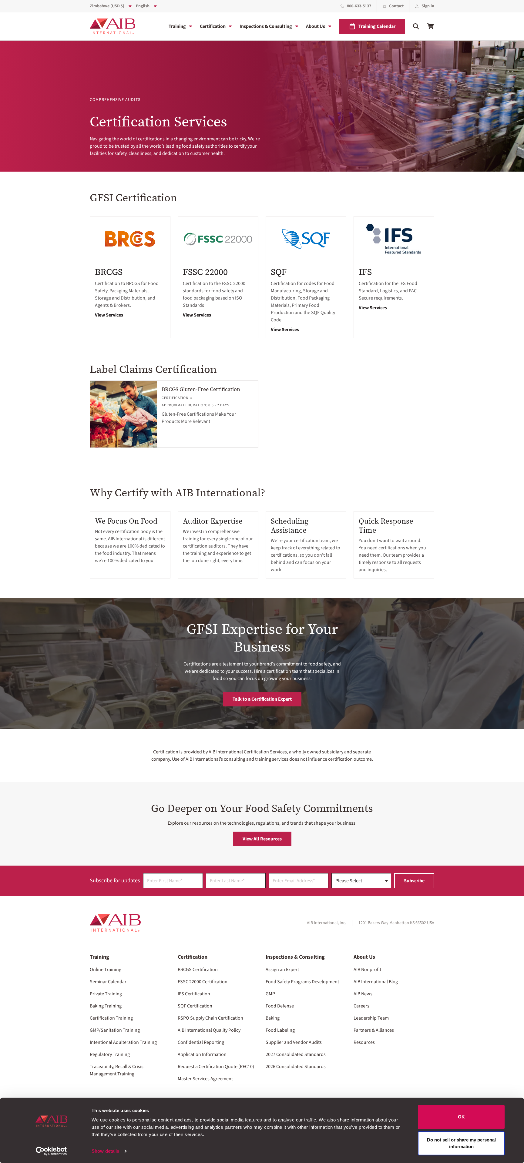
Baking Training (106, 1006)
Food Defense (280, 1006)
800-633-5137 (359, 6)
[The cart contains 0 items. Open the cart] (430, 26)
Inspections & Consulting (266, 26)
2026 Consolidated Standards (296, 1066)
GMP (270, 993)
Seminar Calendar (108, 981)
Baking (273, 1018)
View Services (109, 315)
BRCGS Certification (198, 969)
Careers (361, 1006)
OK (461, 1116)
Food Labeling (280, 1030)
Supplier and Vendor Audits (294, 1042)
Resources (364, 1042)
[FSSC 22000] (218, 239)
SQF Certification (195, 1006)
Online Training (105, 969)
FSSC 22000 (205, 271)
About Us (315, 26)
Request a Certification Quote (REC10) (216, 1066)
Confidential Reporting (201, 1042)
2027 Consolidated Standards (296, 1054)
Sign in (428, 6)
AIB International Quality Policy (209, 1030)
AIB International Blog (376, 981)
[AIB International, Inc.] (112, 26)
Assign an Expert (282, 969)
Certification (213, 26)
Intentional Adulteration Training (123, 1042)
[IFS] (394, 239)
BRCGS (109, 271)
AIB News (363, 993)
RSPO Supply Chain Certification (210, 1018)
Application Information (202, 1054)
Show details (105, 1151)
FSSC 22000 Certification (202, 981)
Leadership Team (371, 1018)
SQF (279, 271)
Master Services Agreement (205, 1078)
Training (177, 26)
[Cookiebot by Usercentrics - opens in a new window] (51, 1151)
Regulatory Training (110, 1054)
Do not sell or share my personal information (461, 1143)
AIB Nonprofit (367, 969)
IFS (365, 271)
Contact (396, 6)
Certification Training (111, 1018)
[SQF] (306, 239)
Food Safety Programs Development (302, 981)
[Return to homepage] (115, 923)
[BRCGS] (130, 239)
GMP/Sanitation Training (115, 1030)
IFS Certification (194, 993)
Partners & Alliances (374, 1030)
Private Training (106, 993)
